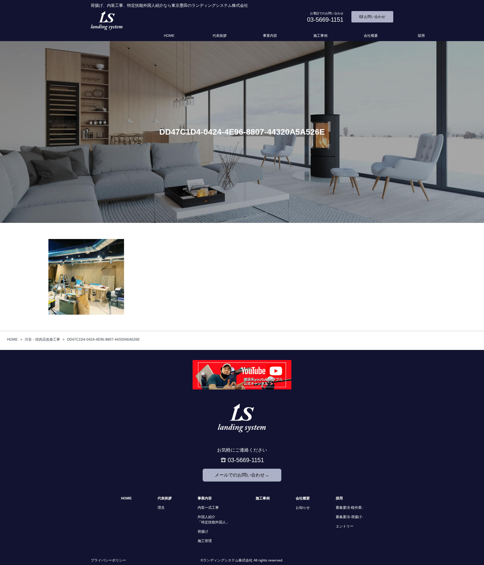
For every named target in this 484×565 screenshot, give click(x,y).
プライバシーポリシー (108, 560)
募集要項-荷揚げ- (349, 517)
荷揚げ (203, 531)
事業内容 (270, 36)
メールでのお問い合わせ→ (242, 475)
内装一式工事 (208, 507)
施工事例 (320, 36)
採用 (421, 36)
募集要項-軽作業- (349, 507)
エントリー (344, 526)
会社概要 (371, 36)
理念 (161, 507)
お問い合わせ (374, 17)
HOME (169, 36)
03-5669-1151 (246, 460)
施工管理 (205, 541)
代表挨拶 (220, 36)
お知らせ (303, 507)
